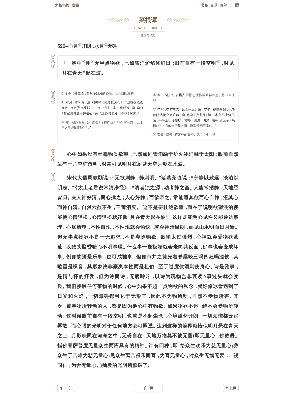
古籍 (75, 5)
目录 (214, 5)
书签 (204, 5)
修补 (223, 5)
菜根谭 (148, 19)
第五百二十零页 (148, 28)
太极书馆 (62, 5)
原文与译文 (148, 35)
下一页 (148, 388)
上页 (230, 388)
